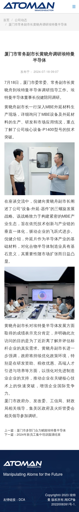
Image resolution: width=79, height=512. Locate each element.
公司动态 (21, 20)
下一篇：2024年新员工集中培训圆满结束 (32, 434)
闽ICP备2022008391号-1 (63, 501)
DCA (22, 499)
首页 (6, 20)
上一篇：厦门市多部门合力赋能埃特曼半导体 (35, 430)
